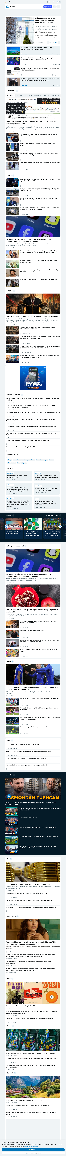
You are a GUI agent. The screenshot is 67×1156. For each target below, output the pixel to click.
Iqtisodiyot (26, 453)
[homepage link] (10, 6)
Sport (33, 453)
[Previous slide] (48, 42)
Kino (18, 456)
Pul (37, 453)
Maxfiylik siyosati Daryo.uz (31, 1146)
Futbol (51, 453)
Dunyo (10, 453)
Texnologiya (43, 453)
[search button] (54, 6)
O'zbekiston (17, 453)
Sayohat (24, 456)
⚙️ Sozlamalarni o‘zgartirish (33, 1153)
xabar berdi (56, 34)
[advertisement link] (47, 6)
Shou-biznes (12, 456)
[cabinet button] (58, 6)
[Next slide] (59, 42)
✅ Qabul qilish (33, 1149)
